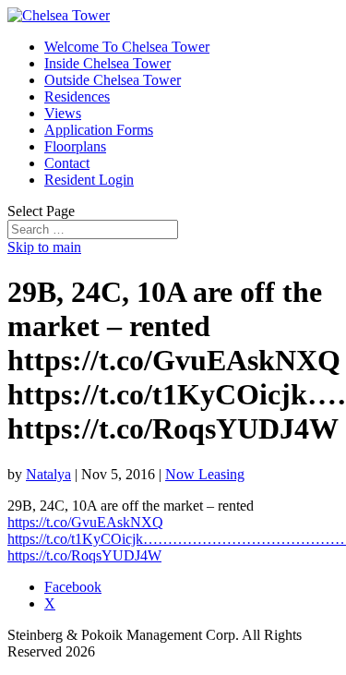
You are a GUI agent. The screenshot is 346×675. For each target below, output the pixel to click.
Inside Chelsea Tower (107, 63)
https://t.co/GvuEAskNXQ (85, 522)
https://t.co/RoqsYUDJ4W (84, 555)
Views (62, 113)
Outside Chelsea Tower (112, 80)
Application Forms (98, 130)
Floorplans (75, 146)
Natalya (48, 474)
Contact (66, 163)
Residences (77, 96)
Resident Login (89, 179)
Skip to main (44, 247)
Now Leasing (205, 474)
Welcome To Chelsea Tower (126, 46)
